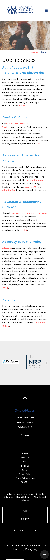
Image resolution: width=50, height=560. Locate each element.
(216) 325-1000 (25, 427)
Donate (25, 462)
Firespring (31, 549)
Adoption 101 (31, 187)
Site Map (25, 482)
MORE (22, 105)
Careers (25, 470)
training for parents (35, 180)
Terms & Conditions (25, 478)
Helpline (25, 466)
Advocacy (7, 248)
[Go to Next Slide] (46, 363)
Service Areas (35, 52)
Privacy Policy (25, 474)
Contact (25, 435)
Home (25, 453)
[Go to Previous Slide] (3, 363)
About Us (25, 457)
